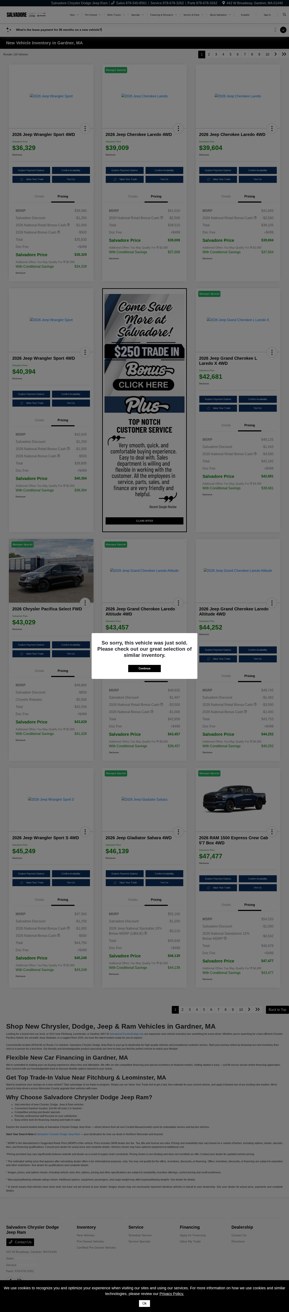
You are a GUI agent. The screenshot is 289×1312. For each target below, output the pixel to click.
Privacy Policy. (172, 1294)
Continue (144, 668)
